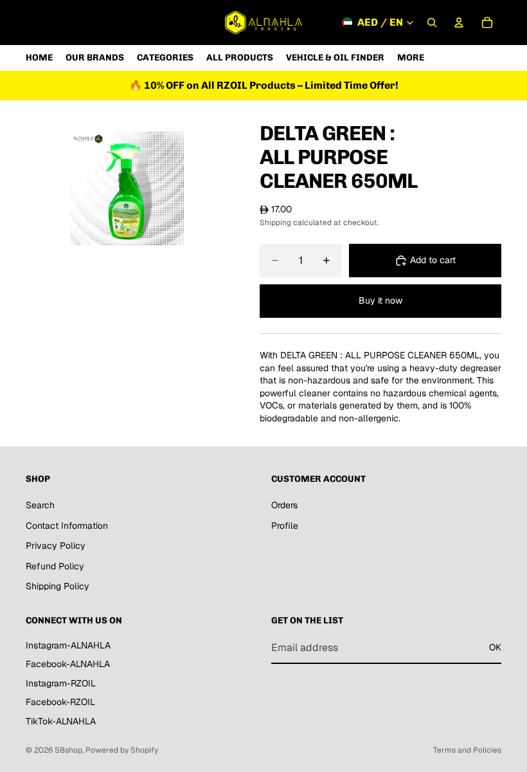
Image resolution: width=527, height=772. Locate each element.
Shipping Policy (57, 587)
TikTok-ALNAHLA (61, 721)
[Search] (432, 22)
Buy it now (380, 300)
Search (40, 505)
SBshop (68, 750)
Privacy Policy (55, 545)
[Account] (459, 22)
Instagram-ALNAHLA (68, 645)
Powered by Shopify (121, 750)
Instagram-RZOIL (61, 683)
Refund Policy (55, 566)
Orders (284, 505)
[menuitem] (411, 57)
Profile (284, 525)
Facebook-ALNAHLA (68, 664)
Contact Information (67, 525)
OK (495, 647)
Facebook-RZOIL (60, 702)
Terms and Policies (467, 750)
